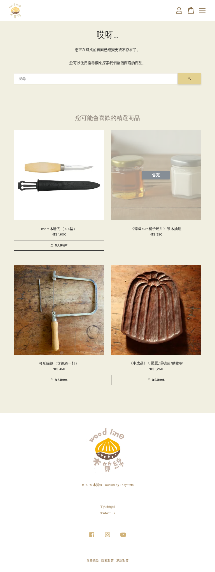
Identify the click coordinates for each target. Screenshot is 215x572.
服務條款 (93, 560)
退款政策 (122, 560)
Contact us (107, 513)
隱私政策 (107, 560)
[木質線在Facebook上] (92, 537)
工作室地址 (107, 507)
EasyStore (127, 485)
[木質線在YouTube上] (123, 537)
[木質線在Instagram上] (107, 537)
